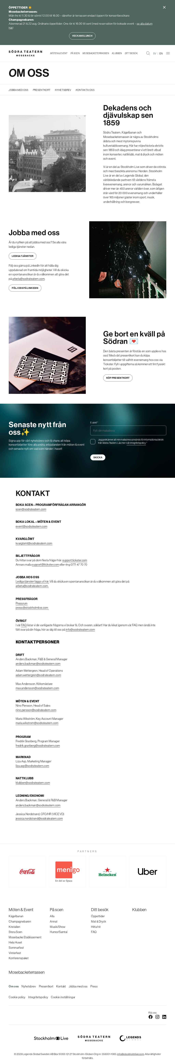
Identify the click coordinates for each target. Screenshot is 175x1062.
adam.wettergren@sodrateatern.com (38, 675)
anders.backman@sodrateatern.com (38, 663)
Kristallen (14, 927)
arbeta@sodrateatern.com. (32, 586)
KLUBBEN (117, 53)
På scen (56, 909)
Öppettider (98, 916)
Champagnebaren (20, 921)
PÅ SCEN (75, 53)
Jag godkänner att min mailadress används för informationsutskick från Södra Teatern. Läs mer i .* (131, 441)
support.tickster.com (74, 560)
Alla (52, 916)
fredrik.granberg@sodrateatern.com (38, 745)
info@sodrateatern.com (80, 629)
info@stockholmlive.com (130, 1054)
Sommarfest (16, 947)
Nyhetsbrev (29, 986)
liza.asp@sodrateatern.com (32, 765)
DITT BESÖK (131, 53)
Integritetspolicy (38, 997)
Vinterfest (15, 953)
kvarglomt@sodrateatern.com (34, 543)
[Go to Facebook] (151, 1017)
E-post (94, 422)
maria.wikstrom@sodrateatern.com (37, 723)
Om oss (14, 986)
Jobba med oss (78, 986)
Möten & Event (21, 909)
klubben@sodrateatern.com (33, 782)
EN (161, 53)
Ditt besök (99, 909)
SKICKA (97, 457)
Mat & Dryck (98, 921)
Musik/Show (57, 927)
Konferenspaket (19, 958)
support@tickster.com (45, 564)
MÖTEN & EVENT (59, 53)
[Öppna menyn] (168, 53)
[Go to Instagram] (157, 1017)
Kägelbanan (16, 916)
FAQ (24, 625)
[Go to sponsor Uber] (147, 871)
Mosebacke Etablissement (25, 937)
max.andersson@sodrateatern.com (37, 688)
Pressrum (22, 603)
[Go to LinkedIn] (164, 1017)
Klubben (139, 909)
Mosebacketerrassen (27, 972)
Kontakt (61, 986)
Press (94, 986)
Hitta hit (95, 927)
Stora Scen (15, 932)
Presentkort (46, 986)
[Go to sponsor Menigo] (67, 871)
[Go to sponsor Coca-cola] (27, 871)
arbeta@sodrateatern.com (28, 278)
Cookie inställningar (63, 997)
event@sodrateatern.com (31, 526)
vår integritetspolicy (136, 442)
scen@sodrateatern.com (31, 509)
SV (154, 53)
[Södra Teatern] (25, 53)
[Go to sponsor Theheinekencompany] (107, 871)
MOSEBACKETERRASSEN (96, 53)
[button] (148, 53)
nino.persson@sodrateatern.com (36, 710)
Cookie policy (17, 997)
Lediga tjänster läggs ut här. (32, 581)
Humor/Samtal (58, 932)
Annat (53, 921)
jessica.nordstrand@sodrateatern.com (39, 818)
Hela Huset (15, 942)
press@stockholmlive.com (32, 607)
